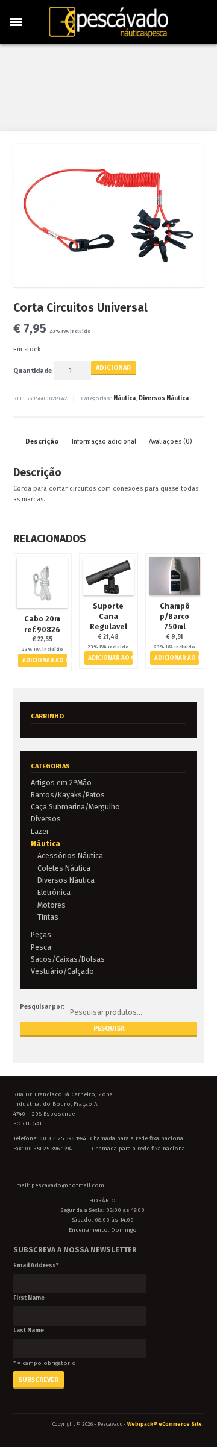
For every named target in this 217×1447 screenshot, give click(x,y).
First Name (29, 1298)
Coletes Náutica (63, 868)
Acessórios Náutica (70, 855)
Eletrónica (54, 892)
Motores (51, 904)
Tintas (47, 916)
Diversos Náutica (164, 398)
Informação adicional (104, 441)
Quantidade (32, 371)
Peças (41, 934)
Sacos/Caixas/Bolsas (68, 959)
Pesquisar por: (42, 1007)
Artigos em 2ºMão (61, 782)
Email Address (35, 1265)
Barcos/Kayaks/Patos (68, 794)
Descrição (41, 441)
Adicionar (113, 368)
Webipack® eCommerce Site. (165, 1424)
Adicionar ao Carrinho (44, 660)
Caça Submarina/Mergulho (75, 806)
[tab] (42, 442)
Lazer (40, 831)
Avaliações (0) (170, 441)
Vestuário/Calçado (62, 971)
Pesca (41, 947)
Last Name (28, 1330)
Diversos (46, 818)
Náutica (124, 398)
